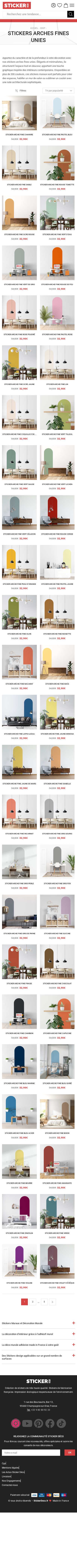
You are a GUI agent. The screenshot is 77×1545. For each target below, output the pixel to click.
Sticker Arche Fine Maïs (57, 684)
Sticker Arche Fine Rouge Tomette (57, 184)
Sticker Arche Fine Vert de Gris (19, 284)
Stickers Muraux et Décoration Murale (22, 1323)
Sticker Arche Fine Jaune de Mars (19, 783)
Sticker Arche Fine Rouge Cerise (57, 534)
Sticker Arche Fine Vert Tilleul (57, 434)
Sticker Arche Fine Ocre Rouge (19, 234)
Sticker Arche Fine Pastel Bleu (57, 134)
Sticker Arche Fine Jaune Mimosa (57, 734)
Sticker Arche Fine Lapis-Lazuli (19, 734)
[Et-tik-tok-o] (61, 1423)
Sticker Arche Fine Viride (57, 1233)
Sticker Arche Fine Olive (19, 634)
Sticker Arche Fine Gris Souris (57, 833)
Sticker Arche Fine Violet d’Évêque (57, 1283)
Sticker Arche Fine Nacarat (19, 684)
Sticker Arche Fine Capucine (57, 1033)
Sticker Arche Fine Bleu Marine (19, 1083)
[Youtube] (27, 1423)
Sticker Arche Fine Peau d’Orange (19, 584)
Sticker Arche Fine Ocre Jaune (19, 384)
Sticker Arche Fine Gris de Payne (19, 933)
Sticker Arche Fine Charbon (19, 1033)
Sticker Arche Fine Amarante (57, 1183)
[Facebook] (50, 1423)
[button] (53, 5)
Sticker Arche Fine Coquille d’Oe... (19, 434)
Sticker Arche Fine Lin (57, 384)
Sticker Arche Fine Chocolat (57, 983)
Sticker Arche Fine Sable (19, 184)
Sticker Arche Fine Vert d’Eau (57, 234)
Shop (42, 28)
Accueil (34, 28)
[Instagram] (15, 1423)
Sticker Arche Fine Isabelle (57, 783)
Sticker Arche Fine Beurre (19, 1183)
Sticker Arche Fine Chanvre (19, 134)
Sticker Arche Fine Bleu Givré (57, 1083)
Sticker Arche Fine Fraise (19, 983)
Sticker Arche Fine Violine (19, 1283)
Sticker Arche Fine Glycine (57, 933)
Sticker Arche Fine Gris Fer (57, 883)
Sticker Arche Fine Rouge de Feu (57, 284)
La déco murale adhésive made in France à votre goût (30, 1345)
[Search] (70, 14)
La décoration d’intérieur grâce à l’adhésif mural (27, 1334)
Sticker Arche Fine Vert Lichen (57, 484)
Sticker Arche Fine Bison (57, 1133)
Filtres (23, 90)
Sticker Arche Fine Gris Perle (19, 883)
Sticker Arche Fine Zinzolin (19, 1233)
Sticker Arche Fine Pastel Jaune (57, 584)
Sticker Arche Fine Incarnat (19, 833)
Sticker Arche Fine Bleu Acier (19, 1133)
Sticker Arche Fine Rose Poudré (19, 334)
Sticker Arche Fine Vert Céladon (19, 534)
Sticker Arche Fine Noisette (57, 634)
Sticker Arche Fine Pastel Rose (57, 334)
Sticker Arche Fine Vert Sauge (19, 484)
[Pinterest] (38, 1423)
